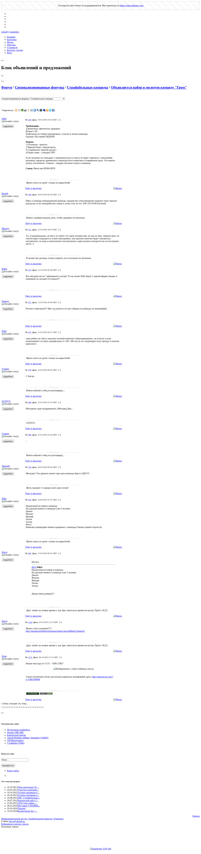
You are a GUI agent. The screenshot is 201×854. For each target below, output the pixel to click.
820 (29, 553)
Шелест (5, 228)
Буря (4, 656)
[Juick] (28, 110)
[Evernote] (22, 110)
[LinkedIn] (34, 110)
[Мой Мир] (41, 110)
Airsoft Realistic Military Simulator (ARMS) (27, 737)
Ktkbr (4, 269)
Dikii (4, 118)
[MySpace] (44, 110)
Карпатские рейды (16, 735)
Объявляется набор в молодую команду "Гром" (149, 87)
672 (29, 230)
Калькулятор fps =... (27, 811)
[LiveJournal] (37, 110)
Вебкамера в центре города (15, 824)
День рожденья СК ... (28, 787)
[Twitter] (50, 110)
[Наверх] (117, 188)
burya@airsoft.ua (17, 821)
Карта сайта (13, 770)
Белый (5, 193)
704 (29, 467)
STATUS (6, 401)
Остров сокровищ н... (28, 792)
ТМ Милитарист (15, 740)
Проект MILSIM (15, 732)
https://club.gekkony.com (131, 5)
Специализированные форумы (39, 87)
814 (29, 500)
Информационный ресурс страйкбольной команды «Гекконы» (32, 818)
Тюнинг (22, 808)
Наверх (196, 816)
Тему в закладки (33, 188)
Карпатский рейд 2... (28, 800)
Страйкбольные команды (87, 87)
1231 (30, 657)
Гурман (5, 369)
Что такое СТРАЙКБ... (29, 806)
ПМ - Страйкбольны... (29, 798)
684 (29, 402)
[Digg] (19, 110)
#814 (34, 567)
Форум (6, 87)
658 (29, 120)
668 (29, 195)
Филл (4, 552)
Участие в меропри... (28, 790)
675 (29, 302)
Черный (6, 466)
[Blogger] (16, 110)
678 (29, 370)
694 (29, 435)
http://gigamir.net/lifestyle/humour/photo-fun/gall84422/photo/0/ (55, 631)
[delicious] (25, 110)
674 (29, 270)
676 (29, 332)
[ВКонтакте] (53, 110)
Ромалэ (5, 301)
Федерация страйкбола (18, 730)
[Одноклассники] (47, 110)
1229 (30, 622)
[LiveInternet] (31, 110)
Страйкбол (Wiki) (15, 743)
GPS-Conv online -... (27, 803)
